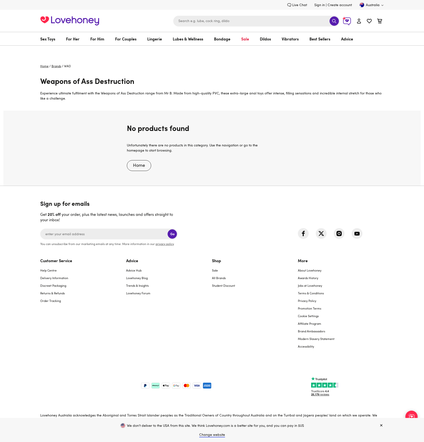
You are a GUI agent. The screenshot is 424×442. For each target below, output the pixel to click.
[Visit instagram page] (339, 233)
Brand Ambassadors (311, 331)
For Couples (125, 38)
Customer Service (56, 260)
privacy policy (165, 244)
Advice (347, 38)
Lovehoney (212, 50)
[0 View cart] (379, 21)
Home (44, 66)
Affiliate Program (309, 323)
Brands (56, 66)
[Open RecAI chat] (411, 417)
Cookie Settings (308, 316)
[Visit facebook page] (303, 233)
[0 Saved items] (369, 21)
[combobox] (256, 21)
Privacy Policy (307, 301)
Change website (212, 434)
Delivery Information (54, 278)
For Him (97, 38)
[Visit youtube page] (357, 233)
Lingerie (154, 38)
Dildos (265, 38)
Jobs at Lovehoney (310, 285)
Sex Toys (47, 38)
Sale (245, 38)
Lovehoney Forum (138, 293)
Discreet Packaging (53, 285)
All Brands (219, 278)
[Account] (359, 21)
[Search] (334, 21)
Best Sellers (319, 38)
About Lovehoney (309, 270)
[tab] (83, 306)
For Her (73, 38)
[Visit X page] (321, 233)
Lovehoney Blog (137, 278)
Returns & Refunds (52, 293)
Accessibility (306, 346)
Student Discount (223, 285)
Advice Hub (134, 270)
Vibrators (290, 38)
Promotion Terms (309, 308)
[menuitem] (50, 38)
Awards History (308, 278)
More (303, 260)
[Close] (381, 425)
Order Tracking (50, 301)
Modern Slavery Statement (316, 339)
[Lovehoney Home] (69, 20)
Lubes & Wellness (188, 38)
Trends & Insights (137, 285)
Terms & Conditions (311, 293)
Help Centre (48, 270)
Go (172, 234)
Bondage (222, 38)
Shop (216, 260)
